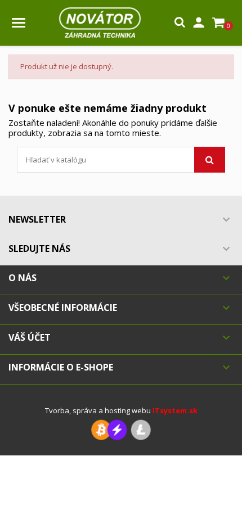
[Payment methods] (121, 429)
